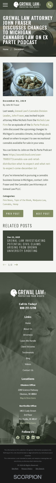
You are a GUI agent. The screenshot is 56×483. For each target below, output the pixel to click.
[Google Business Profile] (28, 437)
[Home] (27, 5)
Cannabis (7, 204)
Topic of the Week (22, 200)
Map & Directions (28, 398)
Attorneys (28, 334)
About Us (28, 328)
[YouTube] (38, 437)
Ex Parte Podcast (40, 124)
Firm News (8, 200)
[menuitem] (15, 468)
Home (28, 323)
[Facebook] (17, 437)
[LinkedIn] (33, 437)
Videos (28, 364)
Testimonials (28, 352)
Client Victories (28, 346)
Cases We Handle (28, 340)
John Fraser (17, 115)
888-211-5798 (28, 308)
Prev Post (13, 213)
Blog (28, 358)
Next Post (43, 213)
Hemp (15, 204)
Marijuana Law (39, 200)
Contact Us (28, 370)
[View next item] (16, 264)
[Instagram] (22, 437)
